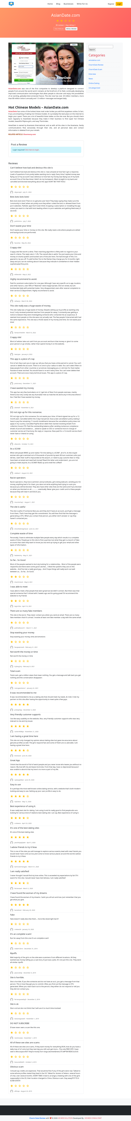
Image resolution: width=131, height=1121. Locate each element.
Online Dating (94, 83)
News (91, 79)
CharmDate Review (96, 65)
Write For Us (82, 4)
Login (119, 4)
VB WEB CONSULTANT (93, 1118)
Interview (92, 74)
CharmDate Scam (95, 69)
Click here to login (32, 150)
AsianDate (12, 111)
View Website (59, 29)
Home (50, 4)
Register (111, 4)
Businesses (68, 4)
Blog (58, 4)
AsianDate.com (14, 88)
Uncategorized (94, 88)
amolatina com (94, 60)
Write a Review (71, 29)
